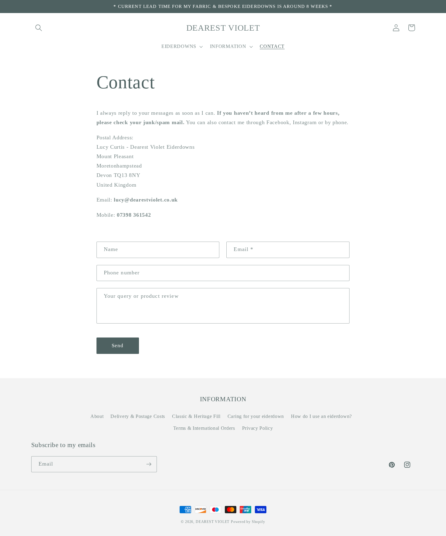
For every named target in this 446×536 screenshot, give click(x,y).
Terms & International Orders (204, 428)
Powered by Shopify (248, 522)
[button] (39, 28)
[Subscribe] (149, 464)
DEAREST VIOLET (212, 522)
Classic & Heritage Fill (196, 416)
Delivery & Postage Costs (137, 416)
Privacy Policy (257, 428)
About (96, 416)
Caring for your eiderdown (256, 416)
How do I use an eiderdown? (321, 416)
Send (118, 345)
